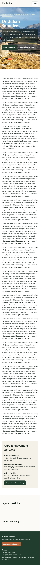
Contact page (6, 560)
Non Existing (22, 126)
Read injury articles (27, 47)
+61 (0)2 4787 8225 (9, 552)
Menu (35, 4)
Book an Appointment (11, 544)
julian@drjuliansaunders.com (12, 555)
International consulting (15, 483)
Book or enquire (9, 47)
